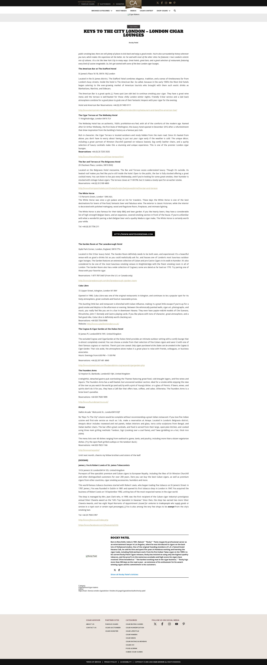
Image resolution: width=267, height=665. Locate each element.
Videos (133, 11)
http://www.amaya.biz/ (88, 450)
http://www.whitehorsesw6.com (133, 234)
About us (90, 624)
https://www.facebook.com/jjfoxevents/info (98, 525)
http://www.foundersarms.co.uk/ (93, 402)
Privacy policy (110, 662)
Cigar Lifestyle (132, 631)
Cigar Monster (111, 631)
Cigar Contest (146, 11)
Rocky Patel (133, 43)
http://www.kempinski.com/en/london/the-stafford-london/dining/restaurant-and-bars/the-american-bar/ (127, 110)
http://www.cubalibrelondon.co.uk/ (103, 324)
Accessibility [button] (125, 662)
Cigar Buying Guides (134, 624)
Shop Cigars (162, 11)
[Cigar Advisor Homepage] (133, 9)
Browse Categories (101, 11)
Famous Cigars (111, 624)
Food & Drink (131, 648)
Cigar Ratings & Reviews (136, 641)
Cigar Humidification (135, 628)
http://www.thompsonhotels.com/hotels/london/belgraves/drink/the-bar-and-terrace (117, 188)
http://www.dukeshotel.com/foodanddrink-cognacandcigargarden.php (111, 365)
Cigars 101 (130, 645)
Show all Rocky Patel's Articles (124, 575)
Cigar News (131, 638)
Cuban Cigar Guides (134, 652)
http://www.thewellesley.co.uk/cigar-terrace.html (101, 157)
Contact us (91, 628)
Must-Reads (121, 11)
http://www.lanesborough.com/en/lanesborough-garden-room (107, 281)
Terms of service (93, 662)
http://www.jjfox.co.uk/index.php (93, 520)
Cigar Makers (134, 26)
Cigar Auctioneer (113, 628)
